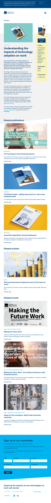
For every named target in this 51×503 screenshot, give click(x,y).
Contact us (7, 495)
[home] (9, 12)
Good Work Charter (9, 103)
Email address (7, 464)
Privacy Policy (32, 5)
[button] (45, 13)
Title (5, 458)
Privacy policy (37, 491)
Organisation (34, 464)
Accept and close (42, 2)
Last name (33, 458)
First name (16, 458)
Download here (41, 40)
